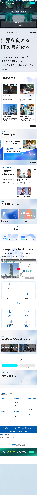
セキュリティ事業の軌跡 (2, 441)
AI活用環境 (16, 413)
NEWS (29, 416)
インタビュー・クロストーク (4, 415)
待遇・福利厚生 (30, 401)
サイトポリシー (3, 427)
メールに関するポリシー (24, 427)
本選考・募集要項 (16, 402)
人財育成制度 (30, 403)
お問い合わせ (16, 428)
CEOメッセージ (3, 403)
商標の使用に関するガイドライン (9, 428)
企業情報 (2, 401)
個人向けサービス (2, 460)
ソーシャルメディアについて (32, 427)
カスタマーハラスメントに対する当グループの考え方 (25, 428)
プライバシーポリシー (9, 427)
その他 (5, 460)
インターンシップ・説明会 (17, 406)
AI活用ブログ (16, 416)
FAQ (28, 419)
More (32, 32)
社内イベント (30, 409)
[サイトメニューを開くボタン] (36, 5)
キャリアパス (3, 417)
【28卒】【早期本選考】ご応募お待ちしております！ (19, 32)
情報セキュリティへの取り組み (16, 427)
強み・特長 (2, 406)
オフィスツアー (30, 406)
